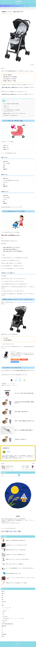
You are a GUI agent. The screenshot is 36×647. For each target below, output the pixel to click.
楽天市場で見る (24, 359)
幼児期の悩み (4, 634)
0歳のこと (3, 591)
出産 (3, 603)
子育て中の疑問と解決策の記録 (7, 623)
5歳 (2, 599)
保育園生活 (4, 611)
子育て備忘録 (18, 1)
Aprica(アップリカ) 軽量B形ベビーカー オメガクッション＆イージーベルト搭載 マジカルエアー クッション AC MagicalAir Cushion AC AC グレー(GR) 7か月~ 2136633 (22, 354)
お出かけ (6, 385)
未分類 (3, 636)
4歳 (2, 597)
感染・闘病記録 (5, 620)
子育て (3, 605)
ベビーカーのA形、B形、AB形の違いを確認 (10, 103)
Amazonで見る (15, 359)
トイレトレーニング (5, 609)
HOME (18, 643)
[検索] (19, 475)
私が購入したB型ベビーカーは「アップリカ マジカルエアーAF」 (14, 113)
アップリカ (11, 385)
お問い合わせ (18, 3)
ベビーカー (16, 385)
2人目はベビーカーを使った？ (9, 111)
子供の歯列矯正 (5, 616)
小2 (2, 630)
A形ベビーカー (6, 105)
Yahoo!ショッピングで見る (14, 361)
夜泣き (3, 614)
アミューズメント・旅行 (11, 383)
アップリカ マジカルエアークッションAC (24, 302)
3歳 (2, 595)
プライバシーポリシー (17, 644)
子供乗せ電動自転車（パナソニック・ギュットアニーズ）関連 (12, 618)
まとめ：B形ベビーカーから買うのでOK (10, 115)
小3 (2, 632)
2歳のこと (3, 593)
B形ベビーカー (6, 106)
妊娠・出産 (4, 601)
